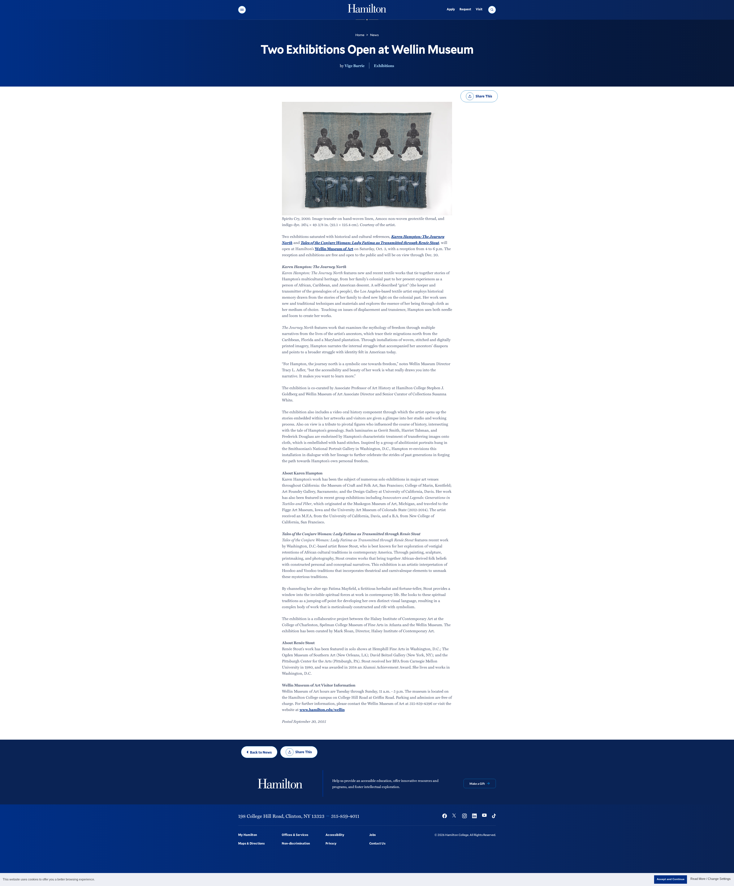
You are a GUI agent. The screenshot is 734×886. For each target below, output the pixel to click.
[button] (242, 10)
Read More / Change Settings (710, 878)
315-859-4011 (345, 816)
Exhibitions (384, 65)
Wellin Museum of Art (334, 248)
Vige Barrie (355, 65)
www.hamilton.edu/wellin (322, 709)
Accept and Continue (670, 879)
